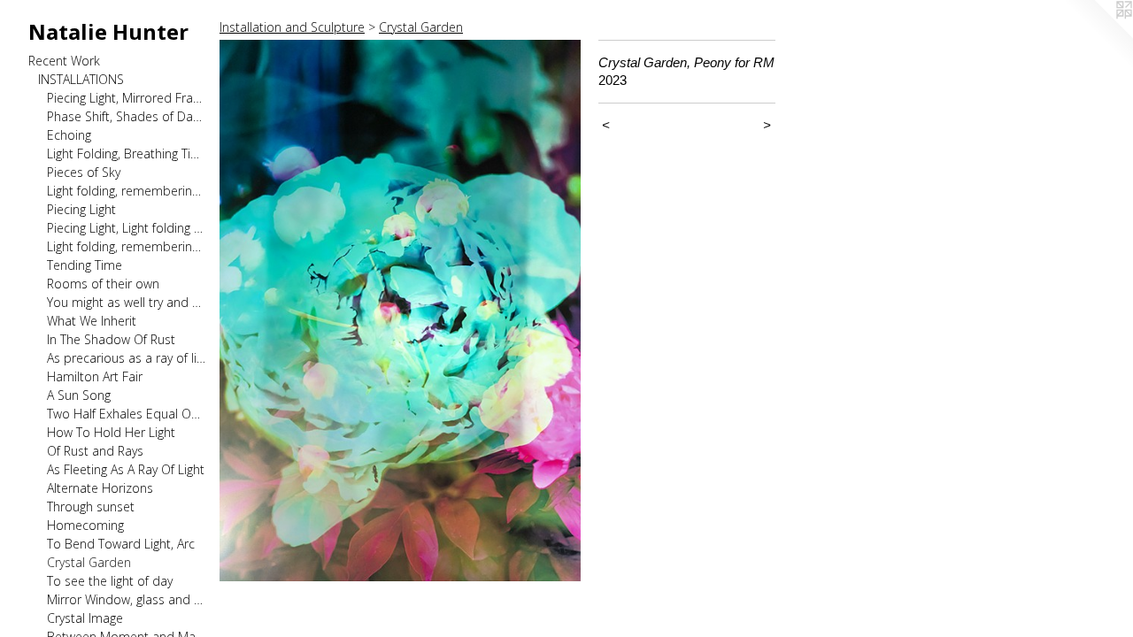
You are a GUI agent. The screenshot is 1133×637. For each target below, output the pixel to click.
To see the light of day (110, 580)
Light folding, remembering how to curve (126, 246)
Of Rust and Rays (95, 450)
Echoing (69, 135)
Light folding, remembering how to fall (126, 190)
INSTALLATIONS (81, 79)
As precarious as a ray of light (126, 357)
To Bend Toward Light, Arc (121, 543)
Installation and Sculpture (292, 27)
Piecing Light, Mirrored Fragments (126, 97)
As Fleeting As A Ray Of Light (125, 469)
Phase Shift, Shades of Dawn (126, 116)
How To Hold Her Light (111, 432)
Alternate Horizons (100, 488)
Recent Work (64, 60)
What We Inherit (91, 320)
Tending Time (84, 265)
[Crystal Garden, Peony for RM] (400, 310)
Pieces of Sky (83, 172)
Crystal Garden (89, 562)
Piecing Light (81, 209)
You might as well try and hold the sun (126, 302)
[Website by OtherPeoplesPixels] (1097, 35)
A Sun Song (79, 395)
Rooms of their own (103, 283)
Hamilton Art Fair (95, 376)
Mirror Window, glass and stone (126, 599)
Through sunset (91, 506)
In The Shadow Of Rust (111, 339)
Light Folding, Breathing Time (126, 153)
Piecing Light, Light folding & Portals (126, 227)
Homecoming (85, 525)
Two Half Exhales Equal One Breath (126, 413)
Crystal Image (85, 618)
